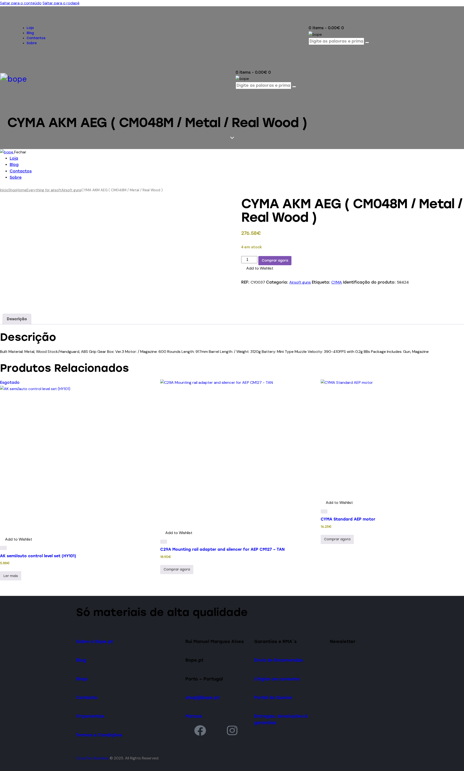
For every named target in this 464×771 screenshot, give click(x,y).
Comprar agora (275, 260)
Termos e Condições (99, 734)
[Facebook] (200, 730)
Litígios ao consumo (277, 678)
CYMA (336, 282)
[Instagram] (232, 730)
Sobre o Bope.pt (94, 641)
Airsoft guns (71, 190)
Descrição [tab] (17, 319)
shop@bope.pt (202, 697)
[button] (257, 268)
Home (22, 190)
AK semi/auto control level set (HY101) (38, 556)
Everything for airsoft (44, 190)
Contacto (86, 697)
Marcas (193, 716)
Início (4, 190)
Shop (12, 190)
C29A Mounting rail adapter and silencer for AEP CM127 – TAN (222, 549)
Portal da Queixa (273, 697)
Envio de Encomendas (278, 660)
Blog (81, 660)
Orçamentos (90, 716)
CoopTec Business (92, 758)
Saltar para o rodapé (61, 3)
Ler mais (10, 576)
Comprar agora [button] (177, 569)
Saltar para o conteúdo (21, 3)
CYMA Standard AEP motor (348, 519)
